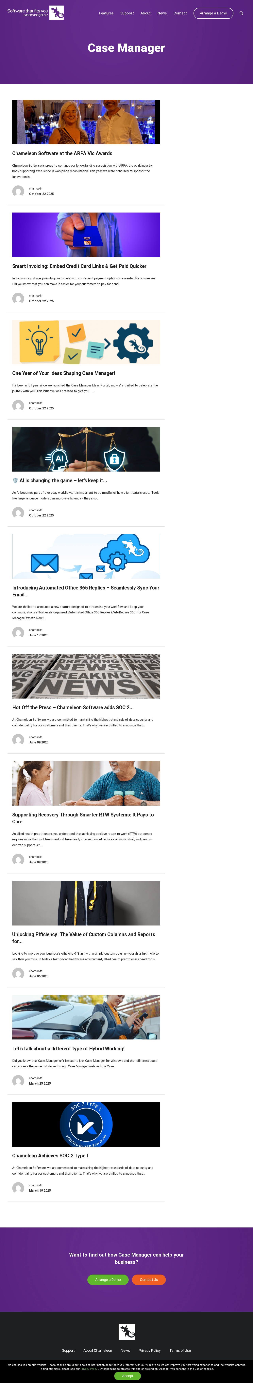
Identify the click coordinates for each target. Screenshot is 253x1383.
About (146, 13)
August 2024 (189, 140)
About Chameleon (97, 1350)
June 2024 (188, 146)
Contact (180, 13)
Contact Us (149, 1280)
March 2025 (189, 127)
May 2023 (187, 176)
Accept (127, 1376)
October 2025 (190, 115)
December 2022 (192, 182)
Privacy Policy (89, 1368)
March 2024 (189, 152)
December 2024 (192, 134)
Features (106, 13)
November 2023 (192, 158)
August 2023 (189, 170)
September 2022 (193, 188)
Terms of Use (180, 1350)
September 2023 (193, 164)
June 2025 (188, 122)
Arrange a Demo (213, 13)
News (162, 13)
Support (127, 13)
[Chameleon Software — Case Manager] (35, 19)
